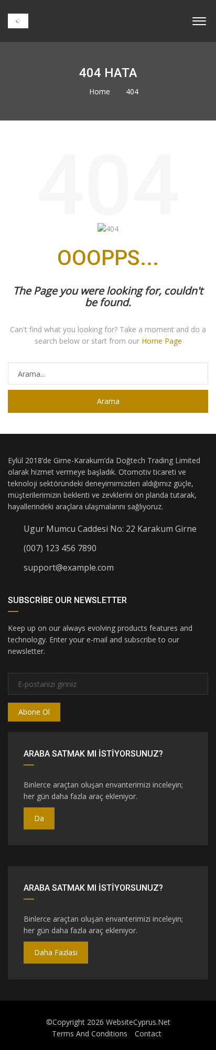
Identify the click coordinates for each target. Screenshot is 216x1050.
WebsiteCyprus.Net (138, 1022)
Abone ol (34, 712)
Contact (148, 1033)
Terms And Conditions (89, 1033)
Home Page (162, 341)
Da (39, 818)
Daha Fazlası (56, 952)
